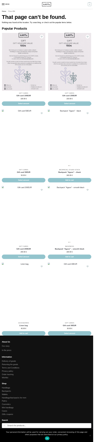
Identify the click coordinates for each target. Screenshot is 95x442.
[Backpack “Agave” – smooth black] (69, 215)
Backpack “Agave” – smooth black (69, 249)
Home (4, 11)
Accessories (23, 323)
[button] (89, 4)
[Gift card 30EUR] (69, 292)
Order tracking (7, 374)
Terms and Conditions (10, 368)
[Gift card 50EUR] (23, 138)
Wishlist (5, 378)
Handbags (6, 388)
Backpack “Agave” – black (69, 172)
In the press (6, 350)
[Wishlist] (42, 36)
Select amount (23, 103)
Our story (6, 346)
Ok (47, 438)
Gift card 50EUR (23, 172)
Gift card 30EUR (69, 325)
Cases (4, 411)
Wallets (5, 394)
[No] (90, 435)
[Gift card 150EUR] (69, 62)
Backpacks (63, 169)
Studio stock (74, 169)
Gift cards (23, 93)
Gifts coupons (7, 414)
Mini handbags (8, 408)
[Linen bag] (23, 292)
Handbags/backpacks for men (14, 398)
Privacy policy (7, 371)
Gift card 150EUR (69, 96)
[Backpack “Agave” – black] (69, 138)
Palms (4, 401)
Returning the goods (10, 364)
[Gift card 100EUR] (23, 62)
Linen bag (23, 325)
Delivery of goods (9, 361)
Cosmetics (6, 404)
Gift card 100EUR (23, 96)
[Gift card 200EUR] (23, 215)
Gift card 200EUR (23, 249)
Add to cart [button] (69, 180)
